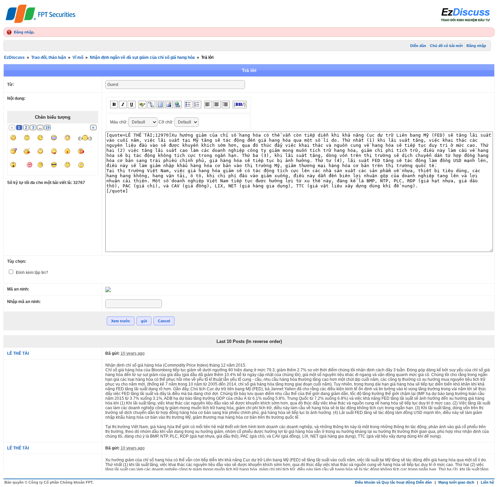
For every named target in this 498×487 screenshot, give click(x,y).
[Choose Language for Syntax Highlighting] (160, 104)
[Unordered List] (188, 104)
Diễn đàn (418, 46)
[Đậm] (114, 104)
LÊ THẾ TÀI (18, 353)
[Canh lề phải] (226, 104)
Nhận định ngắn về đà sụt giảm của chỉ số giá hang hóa (142, 57)
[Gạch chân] (132, 104)
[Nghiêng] (123, 104)
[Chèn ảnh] (169, 104)
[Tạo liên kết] (178, 104)
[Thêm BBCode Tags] (240, 104)
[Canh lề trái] (208, 104)
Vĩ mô (77, 57)
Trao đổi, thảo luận (48, 57)
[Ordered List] (197, 104)
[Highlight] (142, 104)
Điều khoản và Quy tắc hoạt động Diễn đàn (393, 482)
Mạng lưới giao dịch (456, 482)
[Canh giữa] (217, 104)
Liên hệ (487, 482)
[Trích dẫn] (151, 104)
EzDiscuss (14, 57)
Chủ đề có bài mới (446, 46)
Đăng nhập (24, 32)
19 (47, 127)
